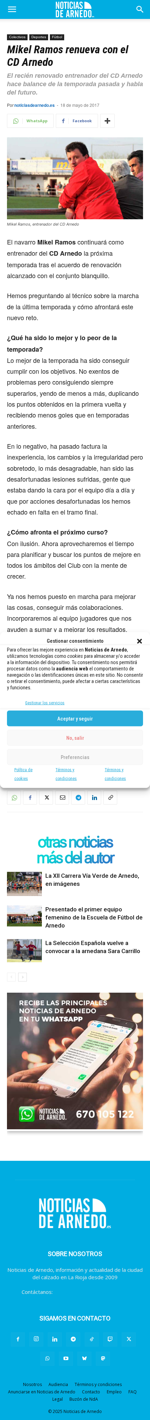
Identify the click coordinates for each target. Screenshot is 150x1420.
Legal (57, 1399)
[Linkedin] (94, 798)
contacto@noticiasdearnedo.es (91, 1291)
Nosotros (32, 1384)
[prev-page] (11, 977)
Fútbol (57, 37)
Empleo (114, 1392)
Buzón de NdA (83, 1399)
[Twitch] (110, 1339)
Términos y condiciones (98, 1384)
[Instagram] (36, 1339)
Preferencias (75, 757)
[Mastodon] (103, 1359)
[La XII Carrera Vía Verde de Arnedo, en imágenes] (24, 884)
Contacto (91, 1392)
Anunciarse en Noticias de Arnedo (41, 1392)
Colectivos (17, 37)
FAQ (132, 1392)
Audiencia (58, 1384)
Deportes (38, 37)
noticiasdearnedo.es (34, 105)
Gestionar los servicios (45, 703)
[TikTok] (92, 1339)
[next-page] (22, 977)
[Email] (62, 798)
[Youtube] (66, 1359)
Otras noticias (75, 842)
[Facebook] (30, 798)
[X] (46, 798)
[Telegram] (78, 798)
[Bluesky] (84, 1359)
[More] (107, 121)
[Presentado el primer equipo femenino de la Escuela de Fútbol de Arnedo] (24, 915)
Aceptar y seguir (75, 718)
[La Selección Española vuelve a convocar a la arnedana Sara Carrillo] (24, 950)
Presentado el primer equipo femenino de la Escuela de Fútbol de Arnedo (94, 917)
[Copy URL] (110, 798)
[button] (139, 640)
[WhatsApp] (14, 798)
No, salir (75, 738)
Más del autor (75, 858)
